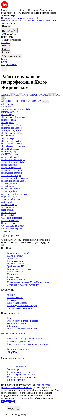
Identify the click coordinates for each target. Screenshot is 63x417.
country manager (9, 204)
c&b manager (7, 114)
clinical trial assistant (10, 149)
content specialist (9, 183)
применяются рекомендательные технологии (25, 386)
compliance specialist (11, 167)
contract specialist (9, 191)
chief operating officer (11, 130)
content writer (7, 186)
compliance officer (9, 165)
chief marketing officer (11, 127)
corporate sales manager (12, 199)
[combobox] (13, 408)
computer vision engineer (12, 170)
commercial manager (10, 157)
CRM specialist (8, 215)
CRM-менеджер (9, 223)
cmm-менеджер (8, 151)
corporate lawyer (9, 196)
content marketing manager (13, 180)
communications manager (13, 159)
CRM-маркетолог (10, 220)
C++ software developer (12, 225)
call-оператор (7, 106)
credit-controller (8, 212)
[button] (4, 59)
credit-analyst (7, 210)
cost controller (7, 202)
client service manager (11, 143)
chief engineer (7, 122)
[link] (6, 52)
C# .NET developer (10, 154)
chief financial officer (11, 125)
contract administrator (11, 188)
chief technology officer (12, 133)
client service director (11, 141)
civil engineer (7, 135)
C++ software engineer (11, 228)
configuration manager (11, 173)
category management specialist (15, 109)
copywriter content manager (14, 194)
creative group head (10, 207)
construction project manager (14, 178)
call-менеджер (8, 104)
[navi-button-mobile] (4, 68)
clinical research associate (13, 146)
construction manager (11, 175)
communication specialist (12, 162)
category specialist (9, 112)
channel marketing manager (14, 117)
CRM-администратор (11, 218)
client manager (8, 138)
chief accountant (8, 120)
